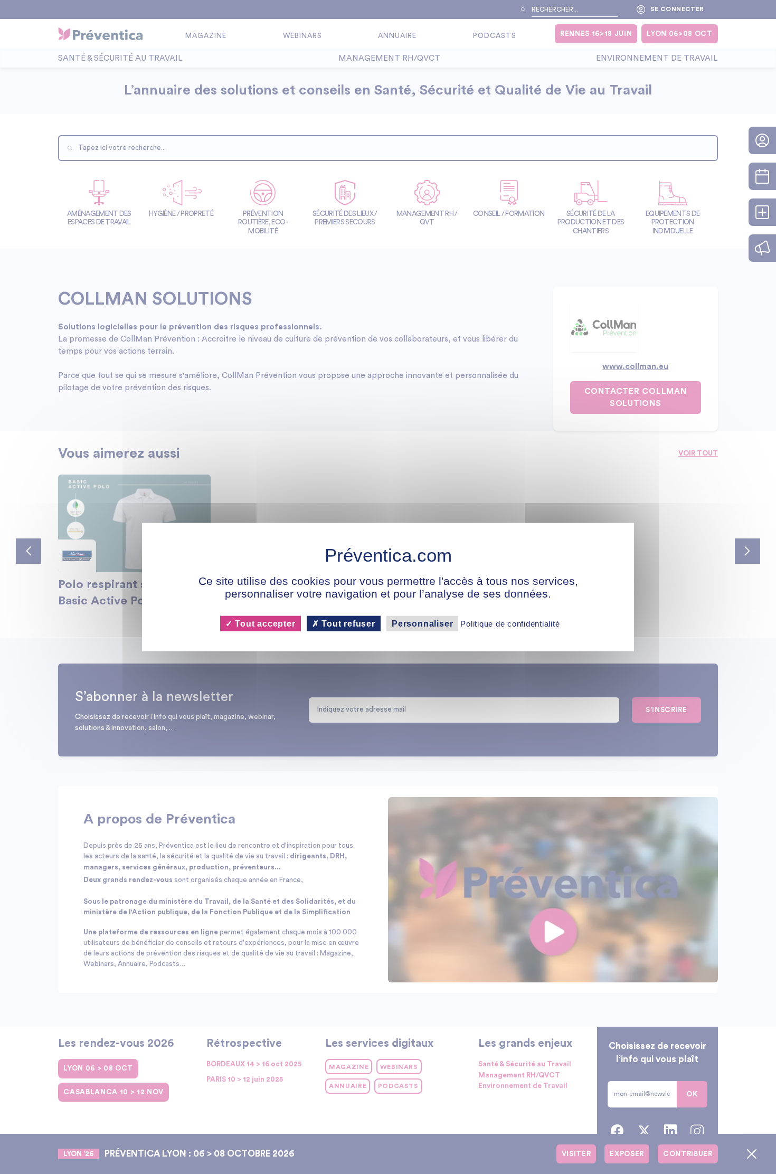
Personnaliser (422, 623)
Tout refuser (347, 623)
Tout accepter (263, 623)
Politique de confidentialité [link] (510, 623)
